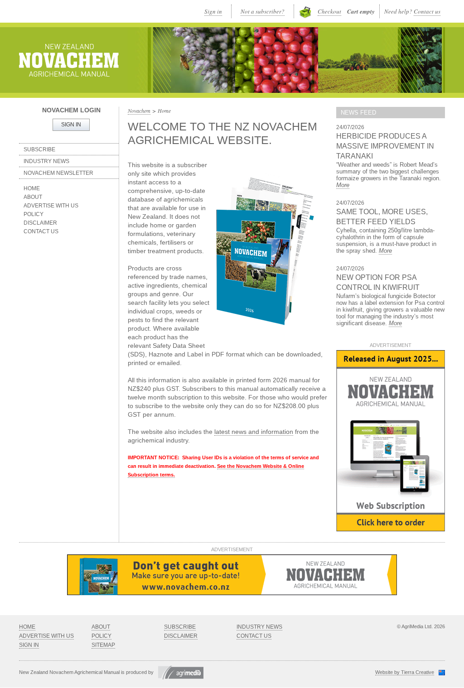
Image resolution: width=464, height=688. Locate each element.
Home (32, 188)
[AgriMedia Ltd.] (178, 672)
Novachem (139, 110)
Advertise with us (51, 205)
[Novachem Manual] (390, 529)
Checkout (329, 11)
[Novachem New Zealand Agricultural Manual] (69, 60)
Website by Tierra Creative (404, 672)
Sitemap (103, 645)
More (342, 185)
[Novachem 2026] (232, 593)
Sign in (213, 11)
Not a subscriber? (263, 11)
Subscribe (39, 149)
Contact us (427, 11)
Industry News (46, 161)
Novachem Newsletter (58, 173)
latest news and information (253, 431)
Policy (34, 214)
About (33, 197)
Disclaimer (40, 223)
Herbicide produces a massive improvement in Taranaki (385, 146)
